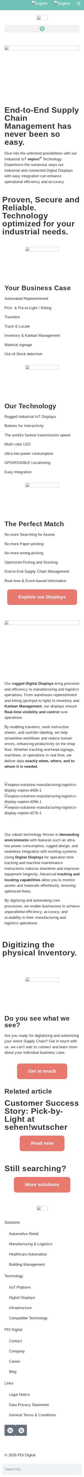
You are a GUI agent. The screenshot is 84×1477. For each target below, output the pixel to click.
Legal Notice (19, 1394)
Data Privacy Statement (29, 1405)
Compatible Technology (28, 1318)
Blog (12, 1372)
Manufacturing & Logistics (30, 1244)
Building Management (27, 1264)
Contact (15, 1341)
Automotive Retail (24, 1234)
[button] (42, 28)
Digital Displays (22, 1298)
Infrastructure (20, 1308)
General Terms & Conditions (32, 1415)
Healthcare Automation (28, 1254)
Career (14, 1361)
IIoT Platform (20, 1287)
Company (17, 1351)
